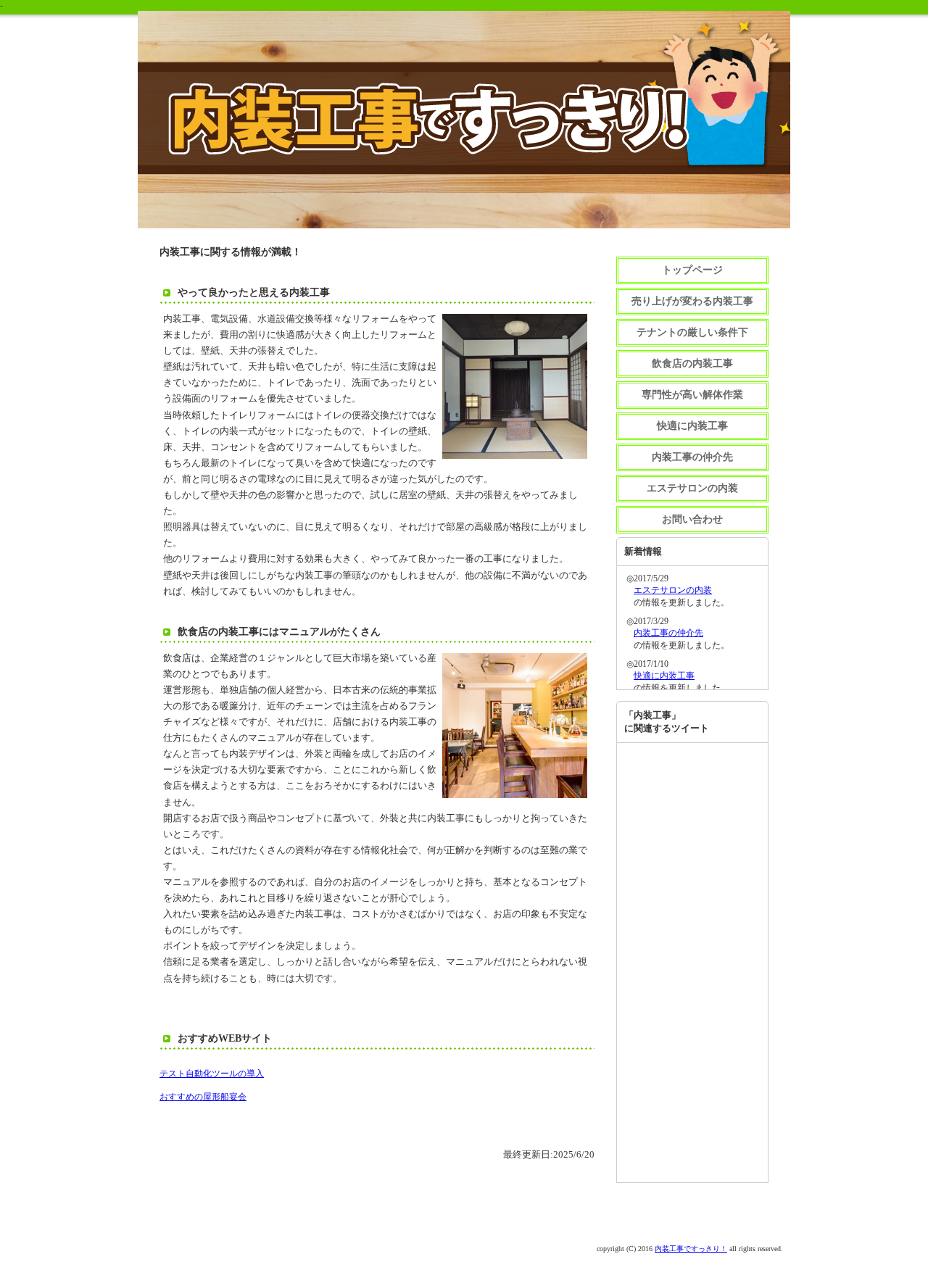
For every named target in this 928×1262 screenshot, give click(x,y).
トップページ (692, 270)
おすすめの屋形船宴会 (203, 1097)
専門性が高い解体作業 (692, 394)
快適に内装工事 (692, 425)
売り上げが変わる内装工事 (692, 301)
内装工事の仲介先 (692, 457)
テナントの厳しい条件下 (692, 332)
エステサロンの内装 (692, 488)
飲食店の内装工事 (692, 363)
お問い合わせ (692, 519)
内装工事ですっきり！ (691, 1249)
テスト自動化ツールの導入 (212, 1073)
